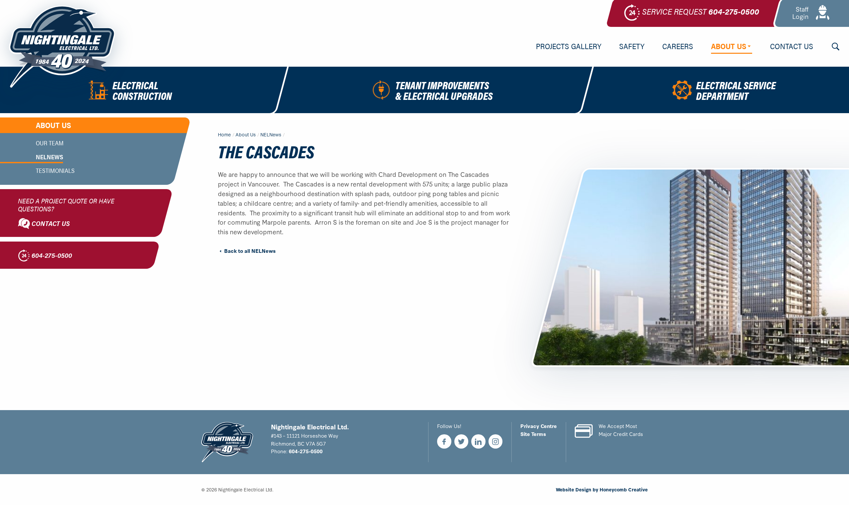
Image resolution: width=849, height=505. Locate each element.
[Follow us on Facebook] (444, 441)
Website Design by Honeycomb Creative (602, 489)
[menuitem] (568, 47)
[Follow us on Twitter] (461, 441)
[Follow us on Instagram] (496, 441)
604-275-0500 (306, 451)
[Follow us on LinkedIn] (478, 441)
